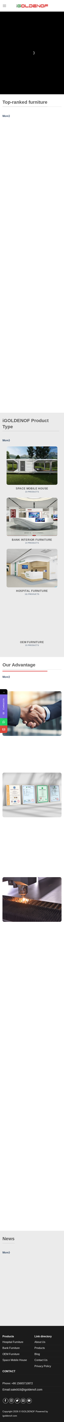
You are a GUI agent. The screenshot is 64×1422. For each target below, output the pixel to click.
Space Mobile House (14, 1360)
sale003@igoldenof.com (26, 1389)
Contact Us (40, 1360)
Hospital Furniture (12, 1342)
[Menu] (4, 6)
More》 (6, 116)
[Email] (3, 729)
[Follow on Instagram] (11, 1400)
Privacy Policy (42, 1366)
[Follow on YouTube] (29, 1400)
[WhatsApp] (3, 721)
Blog (37, 1354)
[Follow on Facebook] (5, 1400)
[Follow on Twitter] (17, 1400)
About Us (39, 1342)
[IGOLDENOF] (32, 5)
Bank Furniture (11, 1348)
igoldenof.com (9, 1415)
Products (39, 1348)
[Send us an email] (23, 1400)
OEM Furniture (11, 1354)
